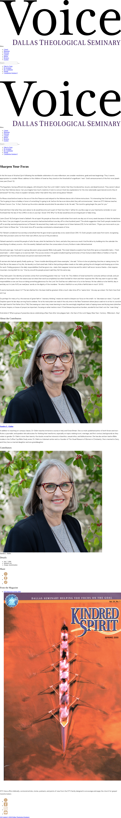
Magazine (7, 51)
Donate (6, 71)
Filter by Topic (8, 66)
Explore (6, 59)
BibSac (6, 56)
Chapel (6, 49)
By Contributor (8, 69)
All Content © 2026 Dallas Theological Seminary (15, 817)
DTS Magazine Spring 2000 (12, 591)
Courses (6, 54)
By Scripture (7, 68)
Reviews (6, 58)
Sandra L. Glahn (6, 426)
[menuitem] (62, 49)
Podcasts (6, 53)
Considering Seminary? (11, 73)
